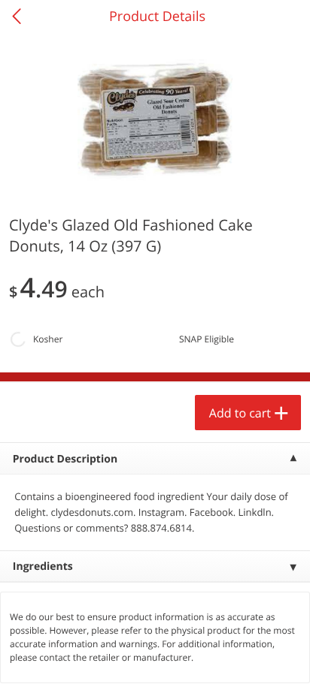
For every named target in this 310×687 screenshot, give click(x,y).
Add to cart (240, 413)
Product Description (65, 459)
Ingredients (43, 566)
